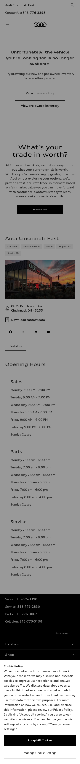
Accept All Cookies (40, 740)
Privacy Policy (62, 709)
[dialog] (40, 712)
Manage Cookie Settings (40, 753)
